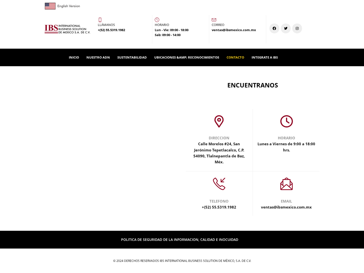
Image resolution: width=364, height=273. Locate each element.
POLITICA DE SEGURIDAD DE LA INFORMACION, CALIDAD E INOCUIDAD (179, 239)
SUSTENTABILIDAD (132, 57)
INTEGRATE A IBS (265, 57)
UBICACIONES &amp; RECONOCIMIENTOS (186, 57)
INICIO (74, 57)
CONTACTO (235, 57)
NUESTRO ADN (98, 57)
